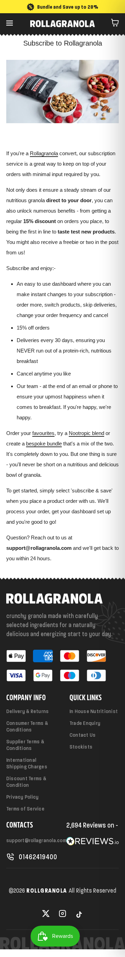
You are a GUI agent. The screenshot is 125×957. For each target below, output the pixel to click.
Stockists (80, 746)
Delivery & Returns (27, 711)
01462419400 (38, 857)
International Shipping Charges (26, 763)
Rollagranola (44, 153)
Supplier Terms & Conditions (25, 744)
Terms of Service (25, 808)
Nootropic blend (86, 433)
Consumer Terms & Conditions (27, 726)
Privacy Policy (22, 796)
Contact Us (82, 734)
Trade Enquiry (84, 723)
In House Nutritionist (93, 711)
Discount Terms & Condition (26, 781)
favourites (43, 433)
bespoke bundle (44, 443)
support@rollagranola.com (36, 840)
